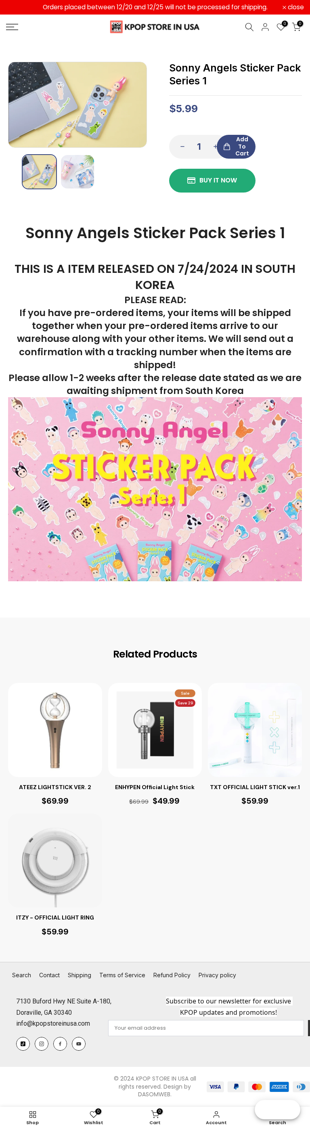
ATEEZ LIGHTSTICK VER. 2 (55, 787)
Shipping (79, 975)
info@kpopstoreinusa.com (53, 1023)
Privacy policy (217, 975)
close (18, 7)
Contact (49, 975)
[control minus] (180, 147)
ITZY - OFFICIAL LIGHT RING (55, 917)
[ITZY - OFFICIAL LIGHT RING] (55, 861)
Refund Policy (172, 975)
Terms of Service (122, 975)
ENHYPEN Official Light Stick (155, 787)
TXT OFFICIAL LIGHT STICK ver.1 (255, 787)
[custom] (23, 1044)
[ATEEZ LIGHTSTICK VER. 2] (55, 730)
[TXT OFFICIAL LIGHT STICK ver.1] (255, 730)
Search (21, 975)
